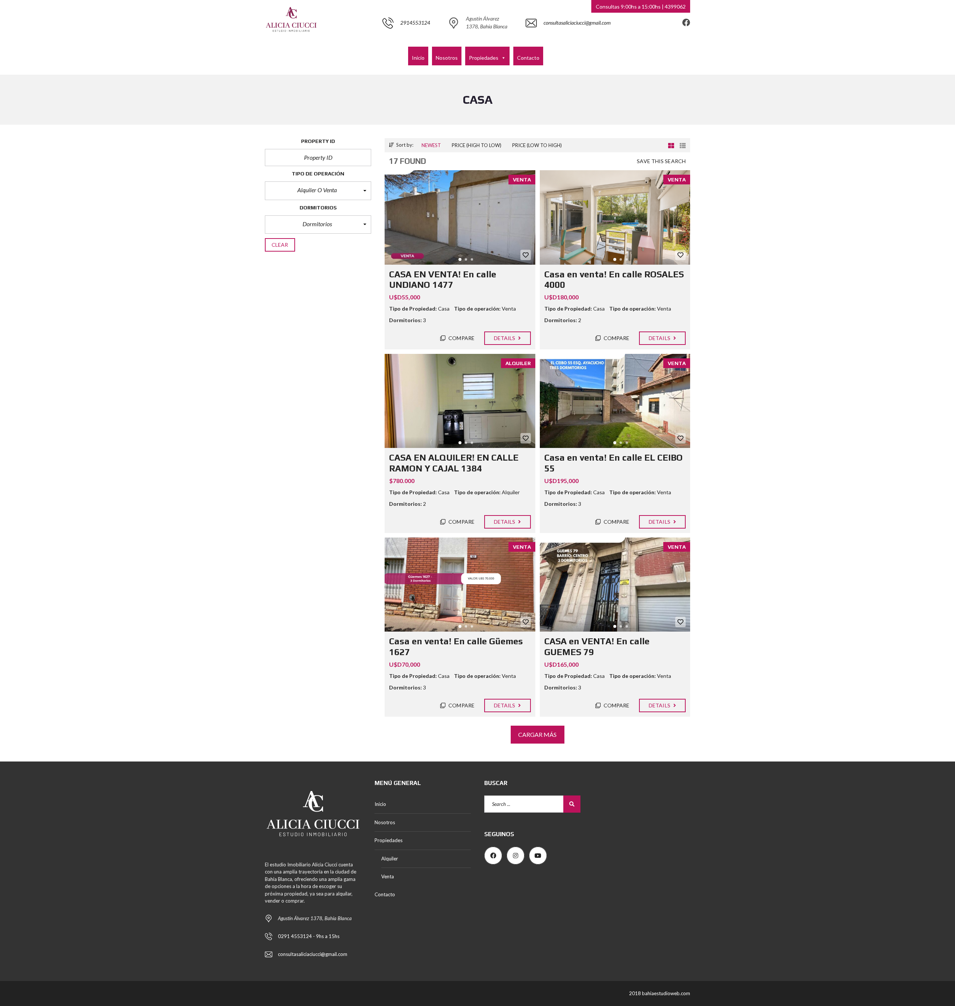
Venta (387, 876)
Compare (461, 338)
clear (280, 245)
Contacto (528, 57)
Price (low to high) (537, 145)
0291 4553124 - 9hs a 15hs (308, 936)
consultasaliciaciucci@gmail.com (312, 954)
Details (505, 338)
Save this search (661, 161)
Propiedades (483, 57)
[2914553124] (406, 43)
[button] (318, 190)
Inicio (418, 57)
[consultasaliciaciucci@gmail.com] (568, 43)
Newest (431, 145)
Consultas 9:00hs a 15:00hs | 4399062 (641, 6)
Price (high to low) (476, 145)
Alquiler (389, 859)
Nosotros (447, 57)
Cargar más (537, 734)
